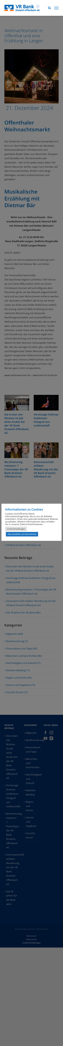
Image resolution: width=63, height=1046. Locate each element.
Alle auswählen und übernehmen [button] (22, 534)
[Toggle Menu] (56, 8)
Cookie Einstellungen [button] (16, 529)
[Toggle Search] (49, 7)
